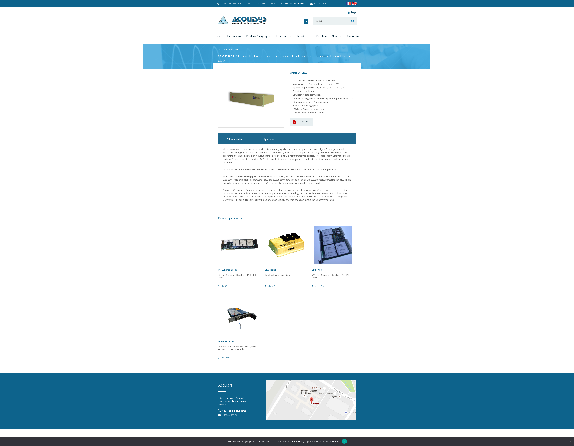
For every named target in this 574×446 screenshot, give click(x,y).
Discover (225, 286)
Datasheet (304, 121)
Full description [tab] (235, 139)
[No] (570, 441)
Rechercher (353, 21)
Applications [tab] (270, 139)
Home (217, 36)
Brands (301, 36)
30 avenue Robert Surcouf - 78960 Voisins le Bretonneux (247, 3)
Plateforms (282, 36)
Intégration (320, 36)
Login (354, 12)
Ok (344, 441)
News (335, 36)
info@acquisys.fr (321, 3)
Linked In (306, 21)
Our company (233, 36)
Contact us (353, 36)
